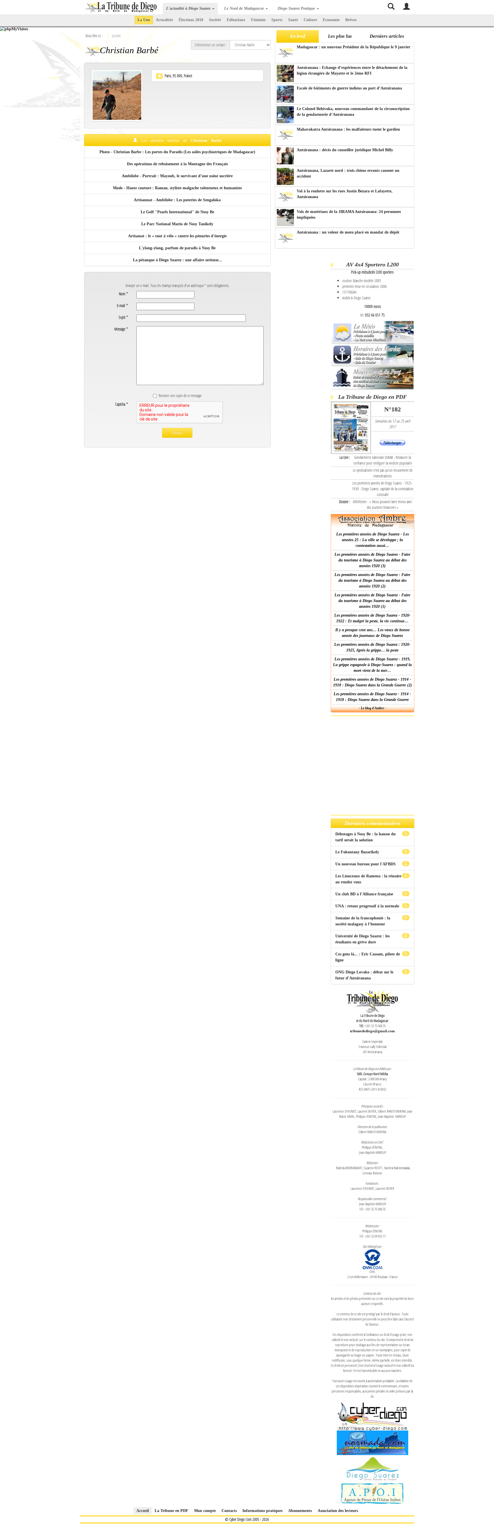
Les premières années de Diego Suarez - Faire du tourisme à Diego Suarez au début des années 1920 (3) (372, 560)
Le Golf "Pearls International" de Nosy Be (177, 212)
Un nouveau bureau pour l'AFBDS (366, 864)
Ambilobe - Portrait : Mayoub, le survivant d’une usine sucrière (177, 176)
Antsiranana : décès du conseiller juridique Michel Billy (345, 150)
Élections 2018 (191, 20)
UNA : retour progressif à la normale (367, 906)
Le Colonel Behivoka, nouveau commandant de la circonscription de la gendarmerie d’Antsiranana (353, 112)
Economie (331, 20)
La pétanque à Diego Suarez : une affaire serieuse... (177, 260)
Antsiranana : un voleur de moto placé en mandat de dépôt (348, 232)
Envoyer (177, 432)
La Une (144, 20)
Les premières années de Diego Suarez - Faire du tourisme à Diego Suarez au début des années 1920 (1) (372, 601)
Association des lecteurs (338, 1511)
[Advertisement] (302, 340)
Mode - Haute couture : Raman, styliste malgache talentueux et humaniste (177, 188)
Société (215, 20)
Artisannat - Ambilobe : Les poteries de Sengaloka (177, 200)
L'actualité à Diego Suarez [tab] (189, 8)
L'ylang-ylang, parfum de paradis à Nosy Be (177, 248)
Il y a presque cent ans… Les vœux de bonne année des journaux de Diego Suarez (372, 633)
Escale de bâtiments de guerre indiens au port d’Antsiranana (349, 88)
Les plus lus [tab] (340, 36)
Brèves (350, 20)
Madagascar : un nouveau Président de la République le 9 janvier (353, 47)
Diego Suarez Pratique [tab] (297, 8)
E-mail (122, 305)
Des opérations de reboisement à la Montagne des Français (177, 164)
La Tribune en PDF (171, 1511)
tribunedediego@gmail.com (372, 1031)
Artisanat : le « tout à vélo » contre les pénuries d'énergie (177, 236)
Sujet (123, 317)
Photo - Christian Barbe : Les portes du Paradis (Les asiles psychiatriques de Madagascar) (177, 152)
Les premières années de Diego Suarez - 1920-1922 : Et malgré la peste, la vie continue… (372, 618)
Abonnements (300, 1511)
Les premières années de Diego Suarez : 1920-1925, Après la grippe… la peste (372, 647)
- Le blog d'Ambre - (372, 708)
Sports (276, 20)
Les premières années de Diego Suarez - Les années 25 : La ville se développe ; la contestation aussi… (372, 540)
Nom (123, 293)
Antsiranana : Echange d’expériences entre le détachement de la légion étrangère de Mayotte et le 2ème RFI (352, 70)
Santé (293, 20)
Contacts (229, 1511)
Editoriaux (236, 20)
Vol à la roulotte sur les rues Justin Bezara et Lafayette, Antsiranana (345, 194)
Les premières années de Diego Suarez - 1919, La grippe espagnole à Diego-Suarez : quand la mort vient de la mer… (372, 665)
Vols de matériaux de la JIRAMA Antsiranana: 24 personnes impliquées (349, 215)
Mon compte (205, 1511)
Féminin (258, 20)
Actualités (164, 20)
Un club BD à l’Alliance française (364, 894)
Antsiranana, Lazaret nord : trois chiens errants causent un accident (348, 173)
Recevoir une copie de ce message (180, 395)
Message (121, 329)
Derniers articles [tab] (387, 36)
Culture (310, 20)
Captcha (121, 404)
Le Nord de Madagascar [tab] (244, 8)
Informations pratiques (262, 1511)
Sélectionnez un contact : (210, 44)
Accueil (142, 1511)
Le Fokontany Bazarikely (357, 852)
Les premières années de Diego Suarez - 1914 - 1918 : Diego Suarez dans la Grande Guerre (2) (372, 682)
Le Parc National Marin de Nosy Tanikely (177, 224)
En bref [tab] (297, 36)
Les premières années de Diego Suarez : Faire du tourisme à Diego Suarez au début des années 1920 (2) (372, 580)
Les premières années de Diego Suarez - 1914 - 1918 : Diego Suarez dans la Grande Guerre (372, 697)
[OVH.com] (372, 1259)
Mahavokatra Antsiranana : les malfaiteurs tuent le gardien (348, 129)
